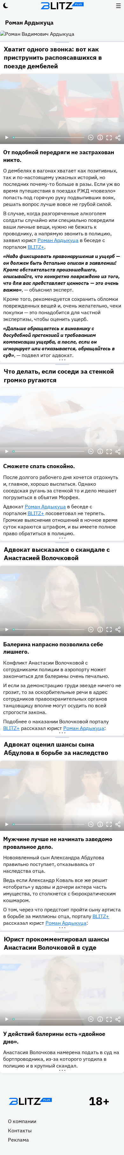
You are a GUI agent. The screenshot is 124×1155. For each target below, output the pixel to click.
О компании (22, 1121)
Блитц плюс (62, 5)
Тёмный (5, 5)
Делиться (118, 137)
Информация (100, 137)
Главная (30, 1101)
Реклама (18, 1139)
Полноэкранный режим (109, 137)
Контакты (20, 1130)
